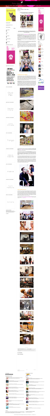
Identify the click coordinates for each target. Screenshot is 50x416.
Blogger (35, 414)
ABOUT (8, 5)
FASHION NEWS (24, 5)
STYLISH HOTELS (36, 5)
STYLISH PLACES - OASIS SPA (32, 394)
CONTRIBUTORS (17, 5)
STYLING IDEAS (30, 407)
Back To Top (26, 347)
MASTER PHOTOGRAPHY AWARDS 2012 (13, 390)
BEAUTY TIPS (11, 5)
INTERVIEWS (28, 5)
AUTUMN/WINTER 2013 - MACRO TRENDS (42, 52)
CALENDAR (14, 5)
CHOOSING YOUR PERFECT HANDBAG (12, 393)
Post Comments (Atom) (22, 370)
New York (27, 350)
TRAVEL (40, 5)
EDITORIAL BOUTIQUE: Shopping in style (42, 55)
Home (6, 5)
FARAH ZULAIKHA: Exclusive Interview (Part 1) (42, 65)
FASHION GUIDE (42, 45)
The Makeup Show (31, 350)
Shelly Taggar (29, 350)
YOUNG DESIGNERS (7, 6)
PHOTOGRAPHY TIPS (11, 403)
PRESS (34, 5)
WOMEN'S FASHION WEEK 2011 (42, 75)
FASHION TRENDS (42, 61)
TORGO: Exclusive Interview (11, 380)
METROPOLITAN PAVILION (23, 350)
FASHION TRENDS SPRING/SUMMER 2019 (42, 49)
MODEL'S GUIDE (31, 5)
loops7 (31, 414)
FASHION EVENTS (20, 5)
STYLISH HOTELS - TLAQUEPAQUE (42, 69)
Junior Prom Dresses (8, 23)
